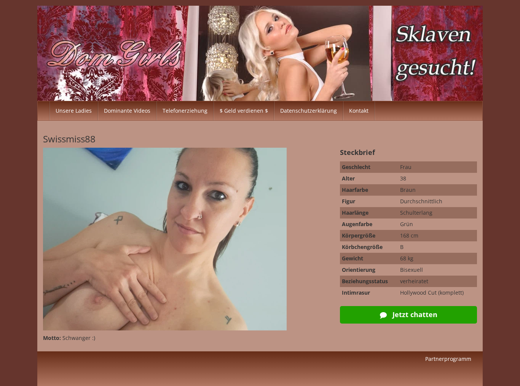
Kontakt (358, 110)
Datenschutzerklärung (308, 110)
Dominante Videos (127, 110)
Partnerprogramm (448, 358)
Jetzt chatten (414, 314)
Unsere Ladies (74, 110)
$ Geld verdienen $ (244, 110)
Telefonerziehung (185, 110)
